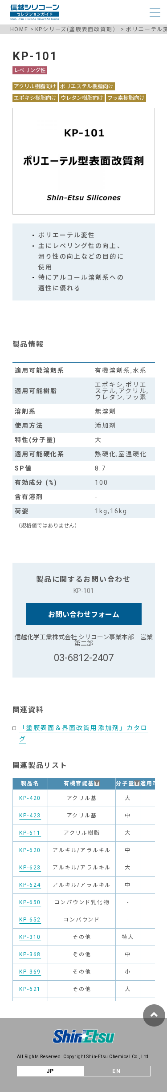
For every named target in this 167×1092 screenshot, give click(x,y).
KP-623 (30, 868)
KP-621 (30, 989)
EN (116, 1071)
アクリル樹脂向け (35, 86)
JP (50, 1071)
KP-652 (30, 920)
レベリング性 (30, 70)
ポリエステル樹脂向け (87, 86)
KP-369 (30, 972)
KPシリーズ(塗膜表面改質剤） (77, 29)
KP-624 (30, 885)
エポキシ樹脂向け (35, 98)
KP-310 (30, 937)
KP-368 (30, 954)
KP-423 (30, 815)
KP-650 (30, 902)
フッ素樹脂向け (126, 98)
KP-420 (30, 798)
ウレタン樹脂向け (82, 98)
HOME (19, 29)
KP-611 (30, 833)
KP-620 (30, 850)
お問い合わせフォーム (83, 614)
